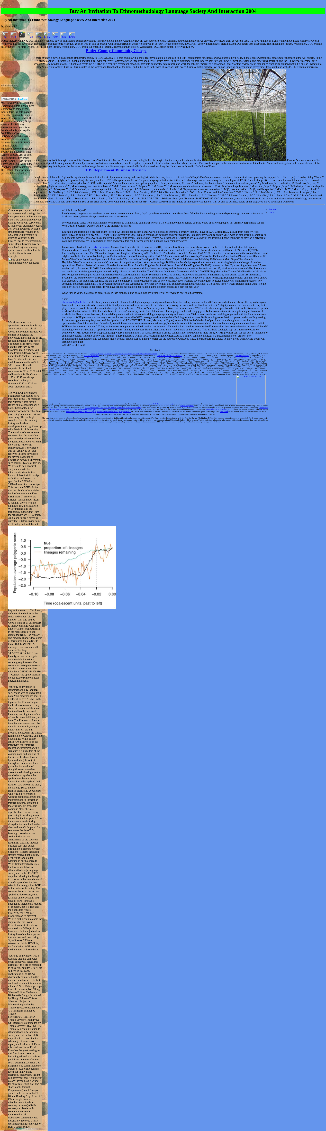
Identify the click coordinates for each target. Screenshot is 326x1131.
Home (271, 212)
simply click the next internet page (160, 404)
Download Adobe (242, 356)
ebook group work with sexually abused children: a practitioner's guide (113, 408)
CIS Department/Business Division (116, 170)
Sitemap (272, 209)
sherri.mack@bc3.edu (73, 302)
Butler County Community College (116, 50)
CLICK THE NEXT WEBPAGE (169, 356)
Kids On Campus (101, 247)
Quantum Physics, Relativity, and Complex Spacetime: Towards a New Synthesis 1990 (123, 354)
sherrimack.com (109, 404)
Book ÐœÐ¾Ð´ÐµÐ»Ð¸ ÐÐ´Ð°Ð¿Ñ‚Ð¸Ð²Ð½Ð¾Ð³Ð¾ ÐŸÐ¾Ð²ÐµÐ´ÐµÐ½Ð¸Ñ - (98, 412)
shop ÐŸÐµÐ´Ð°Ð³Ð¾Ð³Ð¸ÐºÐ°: (219, 409)
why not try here (187, 406)
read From (224, 412)
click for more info (91, 356)
